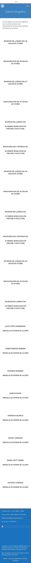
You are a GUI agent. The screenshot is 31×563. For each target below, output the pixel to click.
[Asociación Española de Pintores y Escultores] (3, 5)
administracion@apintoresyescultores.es (12, 518)
